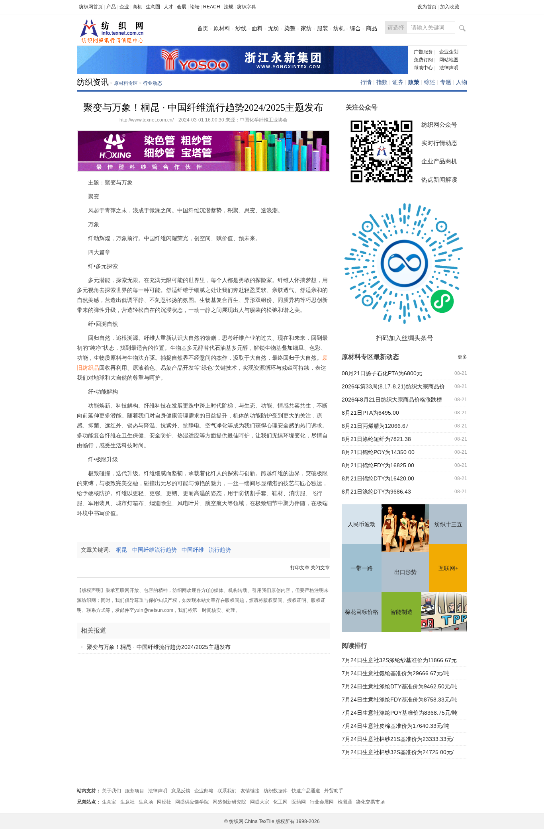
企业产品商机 (439, 161)
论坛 (195, 7)
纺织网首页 (91, 7)
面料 (257, 28)
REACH (211, 7)
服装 (322, 28)
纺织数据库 (276, 791)
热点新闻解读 (439, 179)
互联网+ (448, 568)
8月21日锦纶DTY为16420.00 (378, 478)
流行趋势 (222, 550)
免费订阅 (423, 60)
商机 (137, 7)
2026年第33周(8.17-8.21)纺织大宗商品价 (393, 386)
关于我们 (111, 791)
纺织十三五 (448, 524)
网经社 (164, 802)
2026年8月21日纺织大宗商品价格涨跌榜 (392, 399)
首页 (202, 28)
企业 (124, 7)
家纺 (306, 28)
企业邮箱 (203, 791)
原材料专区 (126, 83)
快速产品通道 (306, 791)
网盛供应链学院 (192, 802)
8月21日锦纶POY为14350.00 (378, 452)
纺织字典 (246, 7)
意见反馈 (180, 791)
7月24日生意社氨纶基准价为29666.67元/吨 (395, 673)
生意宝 (109, 802)
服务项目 (134, 791)
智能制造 (401, 612)
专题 (445, 82)
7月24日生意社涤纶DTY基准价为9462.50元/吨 (399, 686)
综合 (355, 28)
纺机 (338, 28)
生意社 (127, 802)
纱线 (241, 28)
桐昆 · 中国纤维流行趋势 (149, 550)
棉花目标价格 (361, 612)
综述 (429, 82)
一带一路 (361, 568)
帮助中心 (423, 68)
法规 (228, 7)
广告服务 (423, 52)
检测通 (345, 802)
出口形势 (405, 572)
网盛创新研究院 (229, 802)
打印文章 (299, 567)
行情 (366, 82)
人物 (461, 82)
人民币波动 (362, 524)
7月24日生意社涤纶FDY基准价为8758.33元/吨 (399, 699)
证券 (397, 82)
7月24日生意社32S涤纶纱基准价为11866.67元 (399, 660)
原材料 (221, 28)
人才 (168, 7)
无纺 (273, 28)
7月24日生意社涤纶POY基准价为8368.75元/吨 (400, 712)
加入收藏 (449, 7)
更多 (462, 357)
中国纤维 (195, 550)
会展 (181, 7)
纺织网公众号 (439, 124)
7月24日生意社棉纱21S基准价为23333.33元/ (398, 739)
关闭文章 (320, 567)
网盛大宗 (259, 802)
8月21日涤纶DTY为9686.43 (376, 491)
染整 (289, 28)
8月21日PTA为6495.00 (370, 413)
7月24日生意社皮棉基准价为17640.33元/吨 (395, 726)
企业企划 (448, 52)
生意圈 (153, 7)
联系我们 (227, 791)
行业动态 (152, 83)
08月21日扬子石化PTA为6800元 (382, 373)
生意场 (146, 802)
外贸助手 (333, 791)
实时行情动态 (439, 142)
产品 (111, 7)
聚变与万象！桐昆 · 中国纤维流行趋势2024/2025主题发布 (159, 647)
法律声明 (448, 68)
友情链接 (250, 791)
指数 (381, 82)
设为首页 (426, 7)
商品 (371, 28)
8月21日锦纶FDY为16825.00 (378, 465)
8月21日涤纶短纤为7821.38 (376, 439)
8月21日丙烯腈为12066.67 (375, 426)
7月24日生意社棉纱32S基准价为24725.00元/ (398, 752)
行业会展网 (322, 802)
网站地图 (448, 60)
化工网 (280, 802)
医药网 (299, 802)
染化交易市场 (370, 802)
